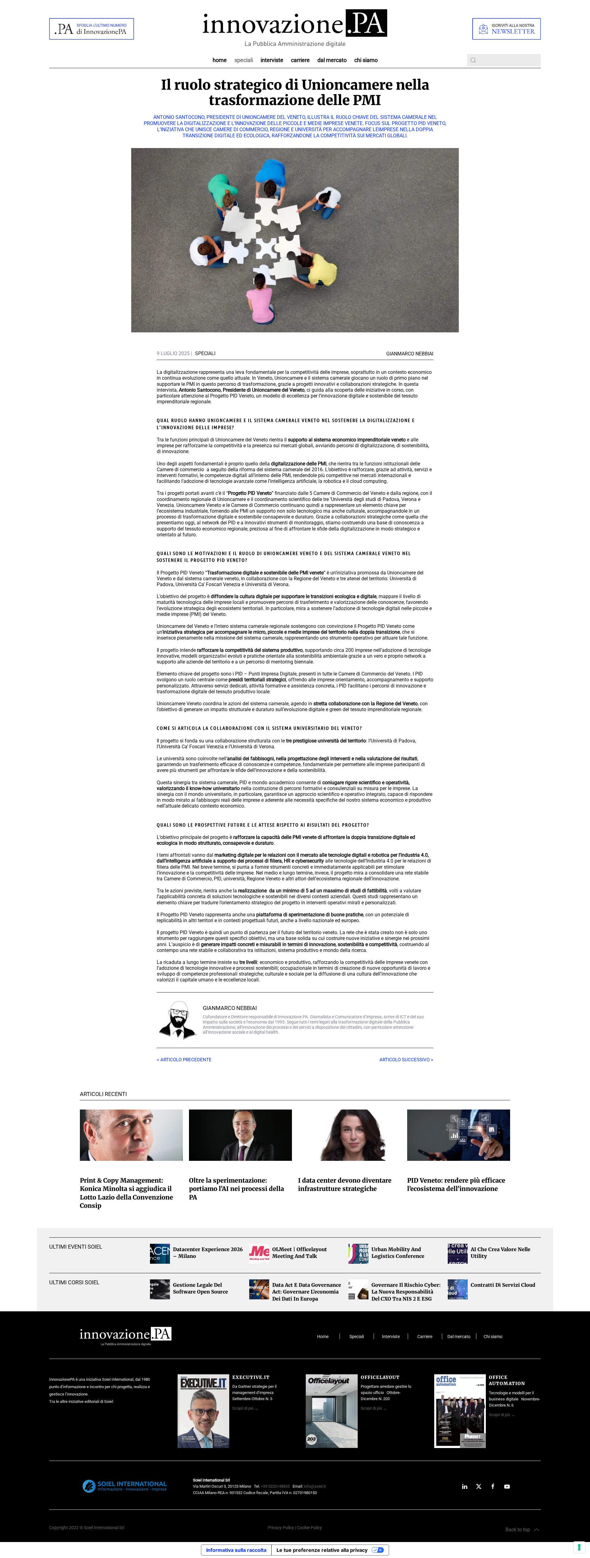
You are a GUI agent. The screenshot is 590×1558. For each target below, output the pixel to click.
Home (220, 60)
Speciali (243, 60)
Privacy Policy (281, 1527)
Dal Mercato (332, 60)
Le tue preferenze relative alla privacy (322, 1550)
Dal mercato (458, 1336)
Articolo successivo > (406, 1060)
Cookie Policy (309, 1527)
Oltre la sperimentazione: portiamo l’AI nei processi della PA (236, 1188)
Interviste (272, 60)
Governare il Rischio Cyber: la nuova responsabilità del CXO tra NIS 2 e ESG (406, 1292)
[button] (522, 1530)
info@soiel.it (315, 1486)
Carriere (300, 60)
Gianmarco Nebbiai (230, 1008)
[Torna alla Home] (295, 28)
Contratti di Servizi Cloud (503, 1285)
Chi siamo (366, 60)
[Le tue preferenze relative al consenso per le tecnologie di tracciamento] (579, 1547)
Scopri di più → (245, 1408)
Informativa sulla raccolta (236, 1550)
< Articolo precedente (184, 1060)
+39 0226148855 (275, 1486)
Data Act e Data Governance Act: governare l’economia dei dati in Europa (306, 1292)
